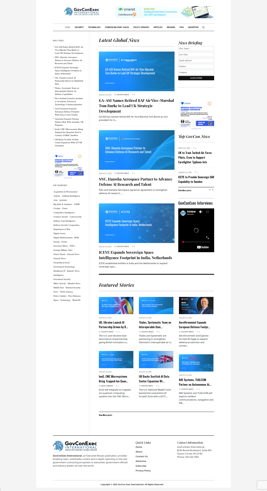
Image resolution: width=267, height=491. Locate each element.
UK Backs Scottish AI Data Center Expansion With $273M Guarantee (68, 142)
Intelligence (59, 275)
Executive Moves (61, 245)
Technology (65, 300)
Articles (57, 195)
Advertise (141, 461)
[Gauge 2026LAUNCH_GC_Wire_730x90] (165, 11)
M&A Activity (60, 283)
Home (139, 446)
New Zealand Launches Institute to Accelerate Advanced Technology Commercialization (69, 101)
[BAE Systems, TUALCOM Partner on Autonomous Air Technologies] (196, 363)
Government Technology (64, 266)
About (139, 451)
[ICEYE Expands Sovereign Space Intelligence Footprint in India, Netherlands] (137, 222)
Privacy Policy (143, 470)
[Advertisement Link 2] (68, 165)
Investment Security (62, 279)
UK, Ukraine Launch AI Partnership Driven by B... (113, 324)
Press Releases (74, 295)
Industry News (73, 270)
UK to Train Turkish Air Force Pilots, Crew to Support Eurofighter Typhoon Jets (195, 157)
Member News (74, 283)
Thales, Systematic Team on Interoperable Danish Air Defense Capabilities (67, 91)
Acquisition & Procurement (65, 191)
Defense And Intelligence (65, 220)
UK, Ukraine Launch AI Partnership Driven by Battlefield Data (69, 80)
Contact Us (142, 456)
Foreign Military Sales (63, 250)
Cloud (64, 208)
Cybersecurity (76, 216)
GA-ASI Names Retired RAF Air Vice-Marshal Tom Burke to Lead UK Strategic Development (136, 106)
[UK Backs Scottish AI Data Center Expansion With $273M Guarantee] (156, 359)
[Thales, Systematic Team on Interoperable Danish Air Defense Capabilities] (156, 305)
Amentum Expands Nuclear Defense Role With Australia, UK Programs (69, 121)
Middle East (59, 287)
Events (64, 241)
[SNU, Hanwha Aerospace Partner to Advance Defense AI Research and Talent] (137, 149)
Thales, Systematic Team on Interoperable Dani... (155, 324)
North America (66, 291)
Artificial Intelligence (71, 195)
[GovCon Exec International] (81, 12)
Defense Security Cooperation (66, 225)
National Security (73, 287)
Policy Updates (60, 295)
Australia (63, 200)
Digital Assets (59, 233)
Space (56, 300)
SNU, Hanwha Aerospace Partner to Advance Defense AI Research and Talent (68, 60)
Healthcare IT (59, 270)
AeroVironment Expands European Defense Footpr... (194, 324)
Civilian (57, 208)
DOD (76, 237)
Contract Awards (61, 216)
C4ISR (77, 204)
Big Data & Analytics (63, 204)
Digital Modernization (63, 237)
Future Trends (59, 254)
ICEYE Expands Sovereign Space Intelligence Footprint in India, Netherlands (68, 70)
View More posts (184, 190)
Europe (57, 241)
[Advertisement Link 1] (196, 114)
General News (73, 254)
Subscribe (141, 465)
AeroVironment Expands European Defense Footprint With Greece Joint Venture (67, 111)
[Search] (203, 27)
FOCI (72, 245)
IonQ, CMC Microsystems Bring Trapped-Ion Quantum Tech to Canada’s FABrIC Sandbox (69, 132)
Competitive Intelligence (64, 212)
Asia (55, 200)
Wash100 (76, 300)
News (56, 291)
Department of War (62, 229)
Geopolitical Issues (62, 262)
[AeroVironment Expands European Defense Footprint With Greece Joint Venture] (196, 305)
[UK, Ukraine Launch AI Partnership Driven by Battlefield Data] (116, 305)
